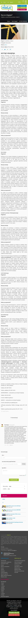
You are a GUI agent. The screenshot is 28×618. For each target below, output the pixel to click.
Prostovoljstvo (17, 565)
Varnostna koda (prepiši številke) (8, 461)
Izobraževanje (3, 560)
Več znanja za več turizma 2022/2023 (13, 509)
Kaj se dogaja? (23, 9)
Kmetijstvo (3, 571)
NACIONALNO (3, 581)
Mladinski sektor (4, 576)
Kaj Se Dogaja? (14, 21)
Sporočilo (4, 467)
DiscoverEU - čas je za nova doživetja (13, 505)
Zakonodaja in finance (18, 566)
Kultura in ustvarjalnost (5, 566)
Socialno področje (4, 572)
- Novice (2, 583)
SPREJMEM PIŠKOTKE (14, 612)
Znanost (2, 569)
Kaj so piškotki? (14, 610)
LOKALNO (2, 589)
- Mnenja (2, 587)
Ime (3, 455)
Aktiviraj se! (23, 7)
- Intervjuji (3, 586)
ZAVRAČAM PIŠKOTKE (14, 615)
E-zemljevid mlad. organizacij (20, 560)
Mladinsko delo (17, 568)
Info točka (16, 572)
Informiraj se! (23, 5)
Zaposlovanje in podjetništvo (6, 562)
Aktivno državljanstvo (18, 562)
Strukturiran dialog (18, 563)
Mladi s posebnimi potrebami (6, 575)
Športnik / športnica (4, 573)
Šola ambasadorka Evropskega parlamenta (14, 522)
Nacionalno (8, 42)
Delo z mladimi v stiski (10, 518)
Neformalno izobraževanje (19, 571)
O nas (4, 2)
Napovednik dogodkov (5, 596)
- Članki (2, 584)
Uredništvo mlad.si (9, 41)
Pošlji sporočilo (13, 479)
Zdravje (2, 565)
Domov (8, 21)
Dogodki (11, 2)
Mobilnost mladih (18, 569)
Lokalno (6, 488)
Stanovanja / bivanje (4, 563)
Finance (2, 568)
